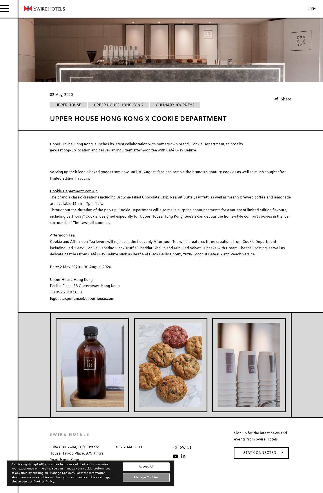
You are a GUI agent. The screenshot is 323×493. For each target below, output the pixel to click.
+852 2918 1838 (67, 292)
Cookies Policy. (44, 482)
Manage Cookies (146, 477)
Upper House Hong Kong (71, 280)
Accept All (146, 467)
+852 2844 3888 (128, 447)
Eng (310, 8)
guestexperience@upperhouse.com (83, 299)
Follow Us (182, 447)
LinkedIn (183, 456)
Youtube (175, 456)
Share (286, 99)
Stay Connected (259, 453)
